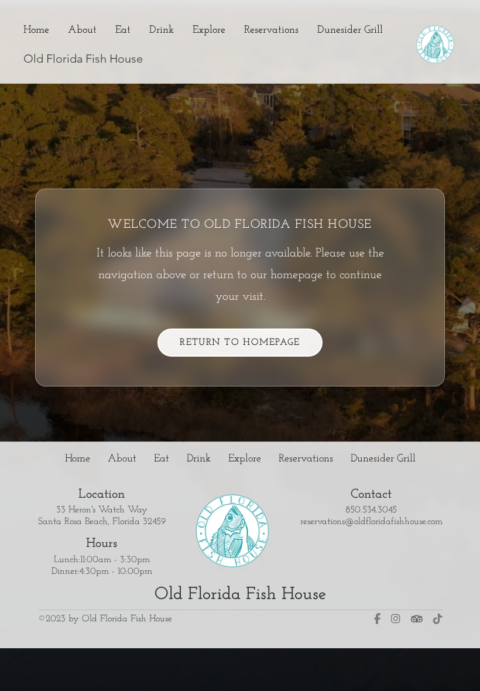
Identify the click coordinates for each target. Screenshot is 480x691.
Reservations (271, 30)
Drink (161, 30)
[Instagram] (395, 619)
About (82, 30)
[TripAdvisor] (417, 619)
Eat (123, 30)
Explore (209, 30)
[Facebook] (377, 619)
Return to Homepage (240, 342)
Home (36, 30)
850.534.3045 (371, 510)
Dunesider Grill (350, 30)
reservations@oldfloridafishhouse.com (371, 521)
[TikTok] (438, 619)
